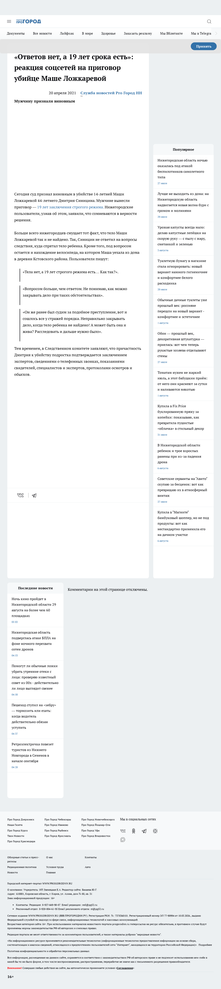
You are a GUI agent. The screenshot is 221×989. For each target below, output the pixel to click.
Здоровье (108, 33)
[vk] (21, 495)
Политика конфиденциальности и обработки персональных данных (48, 951)
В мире (87, 33)
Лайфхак (67, 33)
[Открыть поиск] (209, 21)
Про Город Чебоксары (57, 819)
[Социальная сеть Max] (122, 839)
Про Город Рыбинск (56, 830)
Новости (12, 872)
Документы (16, 33)
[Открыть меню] (9, 21)
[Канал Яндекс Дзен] (155, 831)
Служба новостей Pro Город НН (111, 92)
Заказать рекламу (138, 33)
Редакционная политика (21, 867)
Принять (204, 46)
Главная (50, 872)
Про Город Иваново (56, 824)
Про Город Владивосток (95, 835)
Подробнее (205, 944)
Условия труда (55, 867)
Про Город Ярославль (57, 835)
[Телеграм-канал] (144, 831)
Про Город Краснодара (21, 841)
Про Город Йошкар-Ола (95, 824)
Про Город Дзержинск (20, 819)
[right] (216, 33)
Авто (88, 867)
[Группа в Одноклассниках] (133, 831)
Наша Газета (14, 824)
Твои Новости (15, 835)
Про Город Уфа (90, 830)
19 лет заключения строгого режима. (70, 207)
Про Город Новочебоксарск (98, 819)
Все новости (42, 33)
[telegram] (35, 495)
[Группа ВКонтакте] (122, 831)
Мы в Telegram (202, 33)
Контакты (91, 857)
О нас (49, 857)
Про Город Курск (17, 830)
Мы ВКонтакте (171, 33)
